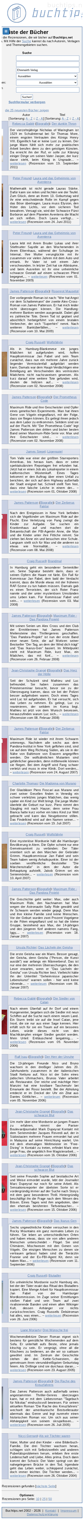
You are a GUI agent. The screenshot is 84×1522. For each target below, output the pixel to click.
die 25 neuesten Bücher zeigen (27, 110)
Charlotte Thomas (25, 783)
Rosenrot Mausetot (65, 291)
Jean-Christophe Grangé (28, 670)
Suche (26, 41)
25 (44, 1499)
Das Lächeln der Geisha (55, 947)
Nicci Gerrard (28, 1436)
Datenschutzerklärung (42, 1514)
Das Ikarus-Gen (65, 1220)
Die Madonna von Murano (58, 783)
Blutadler (55, 1275)
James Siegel (35, 451)
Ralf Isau (21, 1056)
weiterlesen (18, 163)
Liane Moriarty (31, 1330)
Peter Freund (22, 178)
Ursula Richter (26, 947)
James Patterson (22, 291)
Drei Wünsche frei (55, 1330)
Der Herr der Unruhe (59, 1056)
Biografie (42, 123)
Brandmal (55, 561)
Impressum (69, 1510)
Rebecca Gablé (23, 123)
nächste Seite (45, 1486)
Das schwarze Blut (53, 1113)
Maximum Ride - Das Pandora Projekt (53, 617)
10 (38, 1499)
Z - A (39, 118)
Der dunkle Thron (64, 123)
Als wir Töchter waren (54, 1436)
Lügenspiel (55, 451)
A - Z (29, 118)
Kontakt (50, 1510)
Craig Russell (35, 342)
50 (50, 1499)
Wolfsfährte (55, 342)
